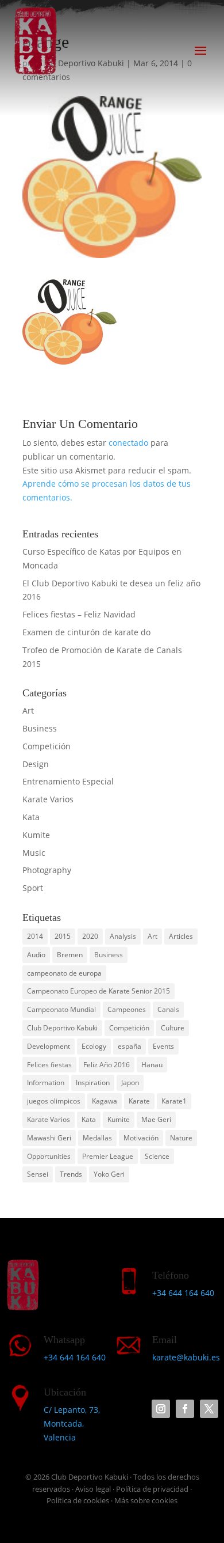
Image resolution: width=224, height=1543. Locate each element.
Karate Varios (48, 799)
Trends (71, 1174)
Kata (31, 817)
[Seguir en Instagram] (161, 1409)
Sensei (37, 1174)
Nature (181, 1138)
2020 (90, 936)
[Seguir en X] (209, 1409)
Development (48, 1046)
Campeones (126, 1009)
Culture (172, 1028)
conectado (128, 442)
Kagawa (104, 1101)
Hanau (152, 1065)
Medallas (97, 1138)
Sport (32, 887)
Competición (46, 746)
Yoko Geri (109, 1174)
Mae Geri (156, 1119)
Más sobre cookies (145, 1500)
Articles (181, 936)
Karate (139, 1101)
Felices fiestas (49, 1065)
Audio (36, 955)
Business (39, 728)
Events (163, 1046)
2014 (35, 936)
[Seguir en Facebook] (185, 1409)
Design (35, 764)
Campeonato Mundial (61, 1009)
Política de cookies (78, 1500)
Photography (46, 870)
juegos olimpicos (53, 1101)
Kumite (36, 834)
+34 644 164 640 (183, 1292)
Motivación (141, 1138)
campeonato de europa (64, 973)
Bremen (70, 955)
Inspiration (93, 1082)
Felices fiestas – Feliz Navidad (79, 614)
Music (33, 852)
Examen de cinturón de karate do (86, 632)
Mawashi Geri (49, 1138)
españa (129, 1046)
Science (157, 1156)
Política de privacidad (152, 1489)
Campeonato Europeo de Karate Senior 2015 (98, 991)
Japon (130, 1082)
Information (45, 1082)
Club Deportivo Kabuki (62, 1028)
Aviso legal (93, 1489)
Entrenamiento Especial (68, 781)
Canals (168, 1009)
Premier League (107, 1156)
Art (28, 710)
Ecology (94, 1046)
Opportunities (49, 1156)
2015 (63, 936)
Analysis (123, 936)
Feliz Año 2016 (106, 1065)
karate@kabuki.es (186, 1357)
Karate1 (174, 1101)
